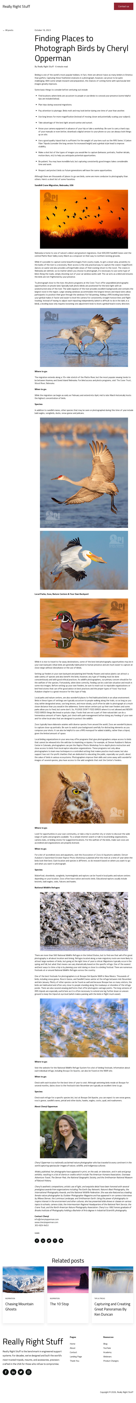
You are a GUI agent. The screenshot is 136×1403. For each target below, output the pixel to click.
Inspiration (10, 1298)
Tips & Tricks (99, 1298)
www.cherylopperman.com (46, 1222)
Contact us (123, 6)
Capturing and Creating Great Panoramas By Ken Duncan (112, 1309)
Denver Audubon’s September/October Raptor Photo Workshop (81, 856)
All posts (9, 30)
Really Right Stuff (46, 66)
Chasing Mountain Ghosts (19, 1306)
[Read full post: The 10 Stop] (68, 1279)
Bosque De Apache (71, 1070)
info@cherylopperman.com (47, 1219)
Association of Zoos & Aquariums (97, 854)
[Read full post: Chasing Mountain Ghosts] (23, 1279)
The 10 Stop (59, 1304)
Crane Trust (95, 282)
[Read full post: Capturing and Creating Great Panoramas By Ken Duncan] (112, 1279)
